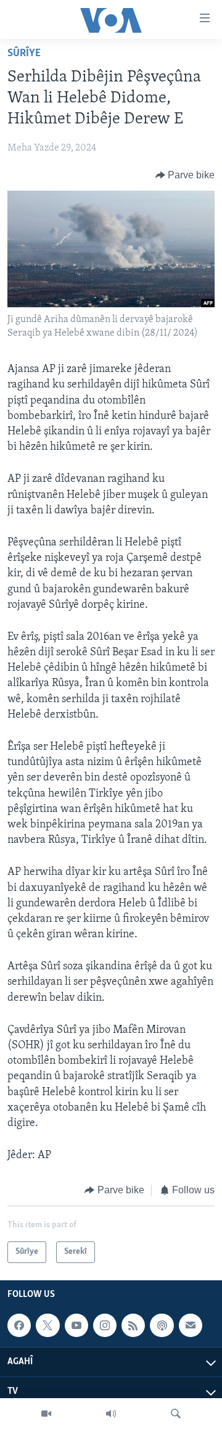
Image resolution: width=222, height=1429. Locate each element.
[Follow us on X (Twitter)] (47, 1325)
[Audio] (111, 1413)
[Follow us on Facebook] (19, 1325)
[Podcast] (161, 1325)
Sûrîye (24, 53)
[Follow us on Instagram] (105, 1325)
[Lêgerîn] (175, 1413)
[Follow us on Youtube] (76, 1325)
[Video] (46, 1413)
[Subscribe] (190, 1325)
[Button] (185, 175)
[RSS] (133, 1325)
